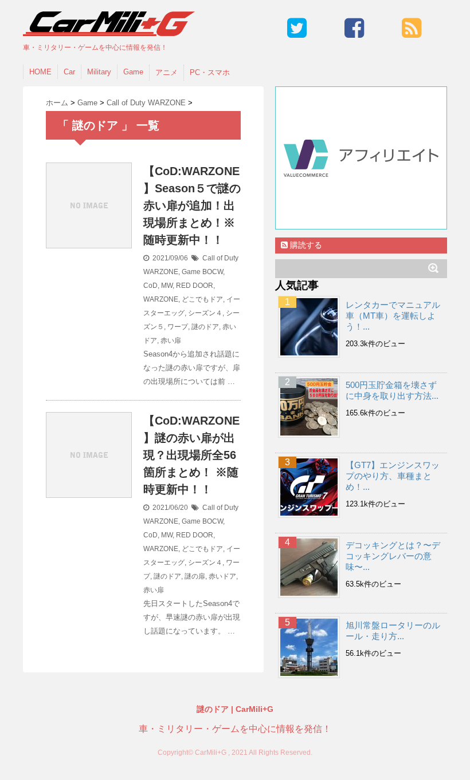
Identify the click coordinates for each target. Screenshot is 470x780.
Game (133, 72)
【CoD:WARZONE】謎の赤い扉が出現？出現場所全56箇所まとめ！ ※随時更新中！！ (191, 455)
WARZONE (160, 299)
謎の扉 (195, 576)
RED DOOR (194, 286)
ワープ (177, 327)
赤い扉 (170, 340)
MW (167, 286)
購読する (305, 245)
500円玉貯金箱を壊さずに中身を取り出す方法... (392, 390)
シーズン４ (205, 313)
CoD (150, 286)
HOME (40, 72)
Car (69, 72)
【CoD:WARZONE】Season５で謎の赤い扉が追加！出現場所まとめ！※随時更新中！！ (192, 205)
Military (99, 72)
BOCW (212, 272)
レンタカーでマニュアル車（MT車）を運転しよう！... (393, 315)
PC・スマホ (210, 72)
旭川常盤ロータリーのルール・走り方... (393, 630)
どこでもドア (202, 299)
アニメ (166, 72)
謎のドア (205, 327)
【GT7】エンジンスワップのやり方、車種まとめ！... (393, 476)
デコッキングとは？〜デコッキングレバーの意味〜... (393, 556)
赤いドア (222, 576)
